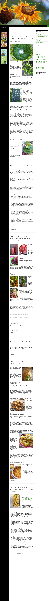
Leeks (43, 62)
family (37, 57)
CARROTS (38, 54)
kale (41, 62)
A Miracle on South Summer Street (41, 39)
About (17, 25)
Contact (45, 25)
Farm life (38, 59)
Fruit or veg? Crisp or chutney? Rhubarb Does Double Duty (20, 238)
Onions (37, 63)
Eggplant (42, 56)
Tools (41, 67)
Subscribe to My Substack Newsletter (37, 25)
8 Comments (18, 41)
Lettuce (45, 62)
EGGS (44, 56)
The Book (42, 65)
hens (39, 62)
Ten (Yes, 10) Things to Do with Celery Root (20, 362)
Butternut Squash (39, 53)
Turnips (43, 67)
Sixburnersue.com (4, 25)
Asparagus (38, 51)
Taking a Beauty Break (39, 44)
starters (18, 34)
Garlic (41, 61)
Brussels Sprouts (44, 52)
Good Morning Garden (39, 42)
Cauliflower (42, 54)
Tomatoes (38, 67)
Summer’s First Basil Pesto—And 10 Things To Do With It (21, 38)
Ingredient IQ (14, 34)
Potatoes (44, 63)
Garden (38, 61)
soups (15, 359)
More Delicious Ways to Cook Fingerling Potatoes (21, 488)
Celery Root (13, 480)
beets (42, 51)
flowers (44, 59)
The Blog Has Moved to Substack (41, 33)
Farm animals (41, 57)
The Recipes (22, 34)
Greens (37, 62)
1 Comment (19, 491)
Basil (12, 229)
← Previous (19, 553)
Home (14, 25)
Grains (46, 61)
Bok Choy (44, 51)
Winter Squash (39, 68)
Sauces (15, 229)
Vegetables (22, 359)
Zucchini (43, 68)
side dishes (12, 359)
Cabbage (43, 53)
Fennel (42, 59)
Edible (39, 56)
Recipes (23, 25)
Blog (20, 25)
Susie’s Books (28, 25)
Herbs (11, 34)
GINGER (44, 61)
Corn (36, 56)
